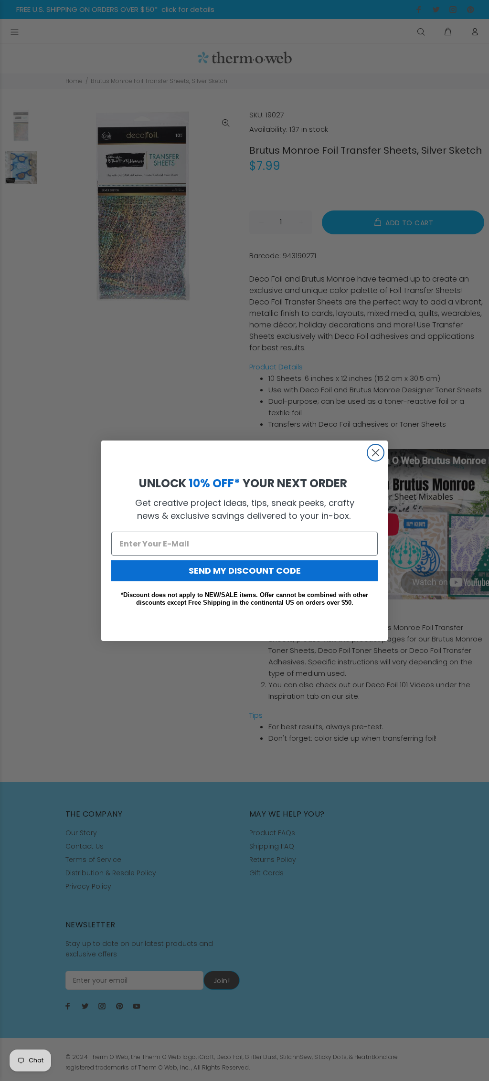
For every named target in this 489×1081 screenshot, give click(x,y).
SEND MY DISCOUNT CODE (245, 571)
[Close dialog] (375, 452)
